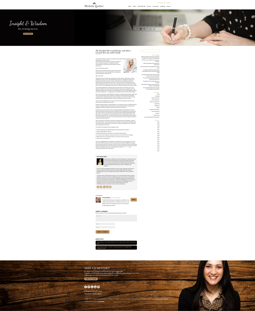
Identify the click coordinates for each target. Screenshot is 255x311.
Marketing (157, 105)
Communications (155, 100)
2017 (158, 139)
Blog (158, 94)
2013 (158, 147)
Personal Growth (155, 111)
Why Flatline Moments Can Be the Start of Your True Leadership (150, 85)
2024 (158, 126)
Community (156, 6)
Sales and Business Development (151, 117)
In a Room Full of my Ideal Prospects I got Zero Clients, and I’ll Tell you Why (116, 242)
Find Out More (91, 279)
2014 (158, 145)
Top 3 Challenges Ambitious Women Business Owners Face (151, 78)
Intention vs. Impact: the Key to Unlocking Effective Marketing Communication (114, 247)
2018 (158, 137)
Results (149, 6)
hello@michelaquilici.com (93, 291)
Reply (134, 199)
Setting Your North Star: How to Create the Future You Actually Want (150, 75)
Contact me (126, 147)
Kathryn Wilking (106, 197)
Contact (168, 6)
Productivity (156, 115)
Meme (158, 107)
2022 (158, 129)
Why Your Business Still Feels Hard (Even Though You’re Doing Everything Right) (150, 57)
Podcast (157, 113)
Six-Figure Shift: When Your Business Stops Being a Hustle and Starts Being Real (150, 71)
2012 (158, 148)
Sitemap (166, 299)
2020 (158, 133)
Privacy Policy (159, 299)
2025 (158, 124)
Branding (157, 96)
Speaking (162, 6)
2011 (158, 150)
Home (129, 6)
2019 (158, 135)
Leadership (156, 103)
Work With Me (142, 6)
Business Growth (155, 98)
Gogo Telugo (101, 301)
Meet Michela (28, 34)
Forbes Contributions (154, 101)
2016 (158, 141)
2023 (158, 127)
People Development (154, 109)
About (134, 6)
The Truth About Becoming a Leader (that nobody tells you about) (151, 88)
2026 (158, 122)
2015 (158, 143)
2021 (158, 131)
